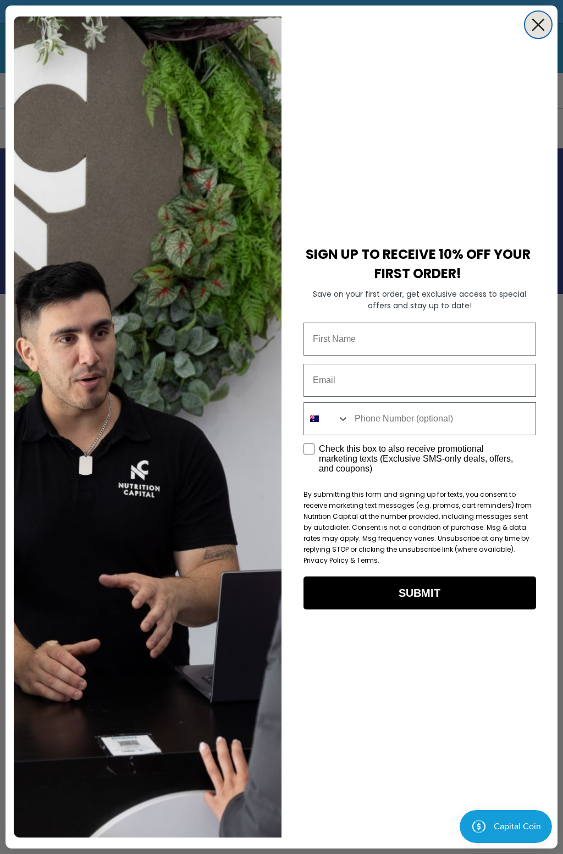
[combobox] (326, 419)
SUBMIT (419, 593)
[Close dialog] (538, 24)
